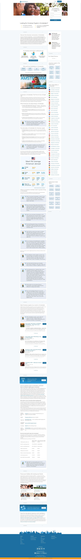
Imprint (36, 556)
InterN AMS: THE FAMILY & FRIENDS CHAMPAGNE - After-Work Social (33, 324)
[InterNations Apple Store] (37, 553)
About (21, 537)
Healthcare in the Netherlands (57, 198)
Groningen (35, 517)
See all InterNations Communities (47, 558)
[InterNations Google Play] (44, 553)
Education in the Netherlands (58, 203)
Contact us (21, 542)
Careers (21, 541)
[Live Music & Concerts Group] (27, 496)
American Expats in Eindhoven (51, 77)
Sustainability (22, 539)
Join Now (59, 1)
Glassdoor (31, 395)
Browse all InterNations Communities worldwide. (27, 521)
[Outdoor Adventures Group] (40, 488)
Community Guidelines (54, 537)
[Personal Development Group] (27, 488)
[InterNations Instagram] (41, 549)
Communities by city (33, 538)
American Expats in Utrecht (57, 72)
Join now (55, 20)
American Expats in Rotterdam (57, 67)
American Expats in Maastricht (51, 72)
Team (21, 538)
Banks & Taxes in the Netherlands (51, 203)
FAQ (41, 537)
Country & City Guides (33, 539)
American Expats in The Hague (51, 67)
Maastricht (22, 517)
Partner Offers (42, 539)
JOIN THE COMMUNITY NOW (33, 60)
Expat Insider (42, 541)
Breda (31, 517)
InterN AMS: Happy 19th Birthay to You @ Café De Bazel (33, 337)
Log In (55, 1)
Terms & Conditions (40, 556)
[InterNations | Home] (23, 2)
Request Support (43, 538)
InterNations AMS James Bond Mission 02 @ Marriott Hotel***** (33, 350)
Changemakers (53, 538)
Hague (38, 516)
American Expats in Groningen (57, 77)
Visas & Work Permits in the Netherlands (57, 193)
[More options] (42, 32)
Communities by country (33, 537)
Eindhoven (28, 517)
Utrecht (25, 517)
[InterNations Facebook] (37, 549)
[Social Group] (40, 496)
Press (21, 540)
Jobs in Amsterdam (41, 394)
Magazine (42, 540)
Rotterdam (41, 516)
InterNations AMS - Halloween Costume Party (33, 363)
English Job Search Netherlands (25, 395)
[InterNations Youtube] (44, 549)
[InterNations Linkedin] (39, 549)
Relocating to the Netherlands (51, 193)
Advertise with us (22, 543)
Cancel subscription (43, 542)
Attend (44, 362)
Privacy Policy (44, 556)
